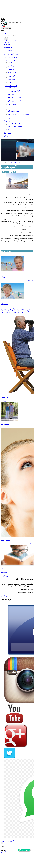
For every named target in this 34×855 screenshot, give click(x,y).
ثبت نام (6, 42)
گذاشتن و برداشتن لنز (14, 101)
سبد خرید (7, 44)
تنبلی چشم (11, 82)
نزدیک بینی (11, 66)
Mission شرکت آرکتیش (15, 126)
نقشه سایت (11, 129)
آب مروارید (11, 76)
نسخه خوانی (11, 107)
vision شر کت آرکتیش (14, 123)
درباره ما (7, 121)
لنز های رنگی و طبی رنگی (12, 54)
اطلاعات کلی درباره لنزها (15, 91)
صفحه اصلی (8, 47)
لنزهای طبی (8, 50)
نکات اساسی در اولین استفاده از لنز (18, 114)
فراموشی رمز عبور (10, 40)
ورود (5, 33)
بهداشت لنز (11, 94)
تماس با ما (7, 133)
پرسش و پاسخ (8, 118)
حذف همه (4, 850)
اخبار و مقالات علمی (10, 86)
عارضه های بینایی (9, 60)
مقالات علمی (12, 104)
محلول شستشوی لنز (10, 57)
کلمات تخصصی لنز (13, 111)
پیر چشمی (11, 69)
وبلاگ (6, 136)
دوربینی (10, 62)
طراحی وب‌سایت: (8, 841)
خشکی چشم (12, 79)
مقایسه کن (4, 852)
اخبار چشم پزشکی (13, 87)
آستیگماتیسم (12, 72)
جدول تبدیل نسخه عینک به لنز (17, 97)
